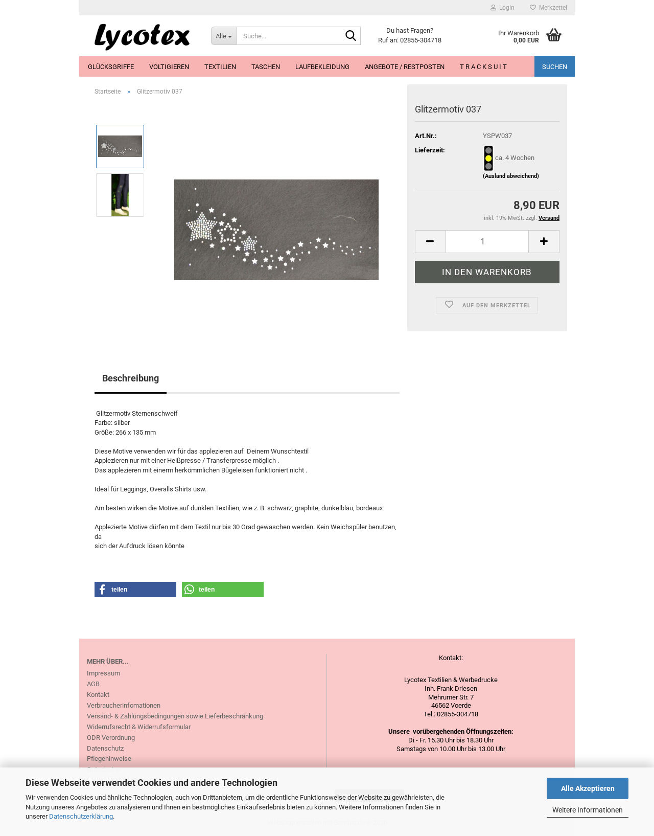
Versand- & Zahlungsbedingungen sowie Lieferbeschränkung (175, 716)
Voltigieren (169, 67)
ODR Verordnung (111, 737)
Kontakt (98, 694)
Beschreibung (130, 378)
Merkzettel (551, 7)
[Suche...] (351, 36)
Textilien (220, 67)
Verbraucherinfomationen (123, 705)
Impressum (103, 673)
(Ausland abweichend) (511, 176)
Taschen (265, 67)
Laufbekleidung (322, 67)
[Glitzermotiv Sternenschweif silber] (276, 218)
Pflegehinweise (109, 758)
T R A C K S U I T (483, 67)
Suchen (554, 67)
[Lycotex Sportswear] (141, 35)
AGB (93, 684)
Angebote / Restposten (405, 67)
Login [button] (505, 7)
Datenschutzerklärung (81, 816)
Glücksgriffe (111, 67)
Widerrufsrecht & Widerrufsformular (139, 727)
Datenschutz (105, 748)
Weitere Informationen (587, 810)
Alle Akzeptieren (588, 788)
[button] (430, 241)
